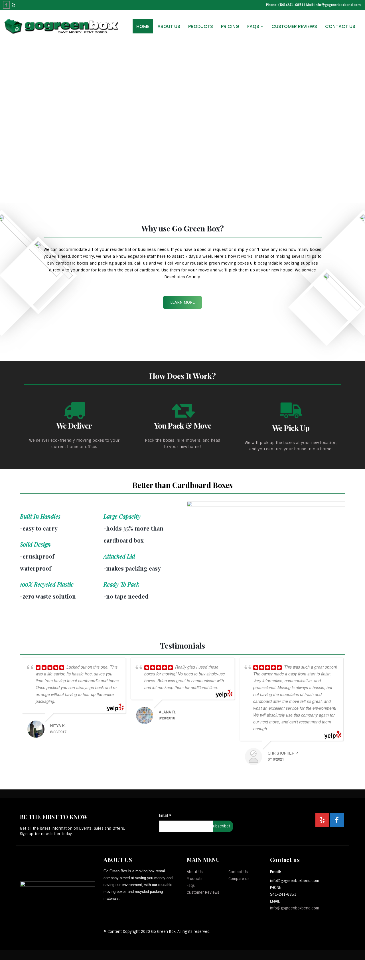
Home (142, 26)
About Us (168, 26)
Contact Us (340, 26)
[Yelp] (13, 5)
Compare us (239, 878)
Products (200, 26)
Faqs (191, 885)
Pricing (230, 26)
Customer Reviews (294, 26)
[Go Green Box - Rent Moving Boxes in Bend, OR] (61, 26)
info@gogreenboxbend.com (294, 908)
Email (165, 815)
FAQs (253, 26)
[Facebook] (6, 5)
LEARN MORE (182, 302)
